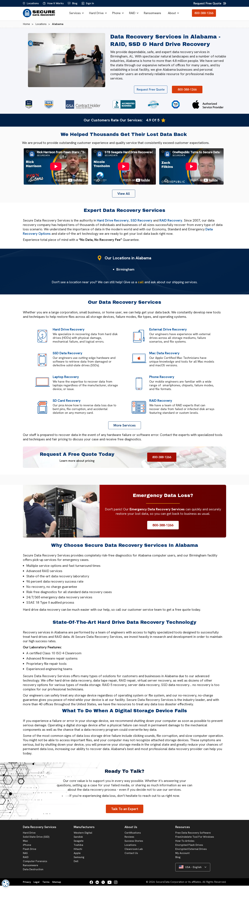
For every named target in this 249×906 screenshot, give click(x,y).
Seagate (79, 841)
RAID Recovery (170, 220)
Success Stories (133, 841)
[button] (76, 13)
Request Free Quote (207, 3)
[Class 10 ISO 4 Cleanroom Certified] (153, 104)
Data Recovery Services (39, 827)
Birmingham (125, 269)
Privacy (27, 881)
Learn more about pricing (77, 461)
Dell (76, 861)
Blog (177, 857)
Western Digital (83, 832)
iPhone (27, 845)
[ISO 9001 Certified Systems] (175, 104)
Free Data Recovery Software (193, 832)
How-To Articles (184, 841)
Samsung (79, 857)
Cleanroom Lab (133, 849)
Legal (36, 881)
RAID (132, 13)
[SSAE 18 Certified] (29, 104)
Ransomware (152, 13)
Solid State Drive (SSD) (36, 837)
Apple (77, 853)
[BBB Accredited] (124, 104)
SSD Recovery (141, 220)
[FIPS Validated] (49, 104)
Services (75, 13)
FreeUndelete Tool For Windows (194, 837)
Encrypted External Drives (191, 849)
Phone (116, 13)
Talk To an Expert (124, 809)
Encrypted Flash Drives (189, 845)
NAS (25, 853)
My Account (182, 853)
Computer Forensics (35, 861)
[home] (40, 13)
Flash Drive (29, 849)
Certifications (132, 832)
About (172, 13)
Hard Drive (96, 13)
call (141, 282)
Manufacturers (84, 827)
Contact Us (131, 853)
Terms (45, 881)
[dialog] (5, 883)
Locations (130, 845)
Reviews (129, 837)
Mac (25, 841)
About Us (130, 827)
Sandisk (78, 837)
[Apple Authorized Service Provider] (207, 104)
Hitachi (78, 849)
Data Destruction (33, 869)
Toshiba (78, 845)
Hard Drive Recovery (113, 220)
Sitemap (56, 881)
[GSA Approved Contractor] (83, 104)
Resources (182, 827)
